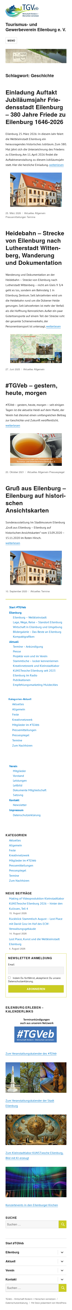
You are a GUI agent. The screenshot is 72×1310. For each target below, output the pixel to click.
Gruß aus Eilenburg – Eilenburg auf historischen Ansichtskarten (36, 499)
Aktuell (14, 642)
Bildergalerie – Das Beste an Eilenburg (37, 632)
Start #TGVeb (17, 607)
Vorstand (18, 776)
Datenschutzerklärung (27, 815)
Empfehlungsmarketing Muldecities (35, 685)
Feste (15, 714)
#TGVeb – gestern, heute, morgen (31, 389)
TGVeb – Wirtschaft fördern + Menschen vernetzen (31, 1299)
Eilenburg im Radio (25, 675)
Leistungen (20, 780)
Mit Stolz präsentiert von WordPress (48, 1302)
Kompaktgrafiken (24, 636)
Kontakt (14, 800)
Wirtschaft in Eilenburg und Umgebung (37, 627)
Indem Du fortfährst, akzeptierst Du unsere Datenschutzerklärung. (34, 979)
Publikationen (21, 680)
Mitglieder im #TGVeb (25, 725)
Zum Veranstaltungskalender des (31, 1053)
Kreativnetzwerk (22, 719)
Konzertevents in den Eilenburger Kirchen (32, 1205)
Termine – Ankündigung (28, 646)
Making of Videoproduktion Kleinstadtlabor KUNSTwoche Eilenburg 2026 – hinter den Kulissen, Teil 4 (36, 903)
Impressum (16, 810)
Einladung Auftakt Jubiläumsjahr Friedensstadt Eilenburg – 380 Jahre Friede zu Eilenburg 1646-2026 (36, 107)
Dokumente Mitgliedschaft (29, 790)
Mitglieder (19, 771)
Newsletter (20, 805)
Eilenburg (15, 612)
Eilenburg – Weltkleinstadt (30, 617)
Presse (17, 651)
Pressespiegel (56, 472)
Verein (13, 766)
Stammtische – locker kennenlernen (35, 661)
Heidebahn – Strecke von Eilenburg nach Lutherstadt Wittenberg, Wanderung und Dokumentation (35, 248)
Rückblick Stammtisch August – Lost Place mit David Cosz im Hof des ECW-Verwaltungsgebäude (35, 924)
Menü (11, 40)
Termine (31, 217)
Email (11, 964)
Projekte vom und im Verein (30, 656)
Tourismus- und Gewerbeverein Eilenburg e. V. (36, 26)
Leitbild (17, 785)
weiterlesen (56, 165)
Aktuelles (29, 213)
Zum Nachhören (22, 745)
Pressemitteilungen (16, 217)
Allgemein (40, 213)
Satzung (18, 795)
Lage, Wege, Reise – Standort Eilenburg (37, 622)
